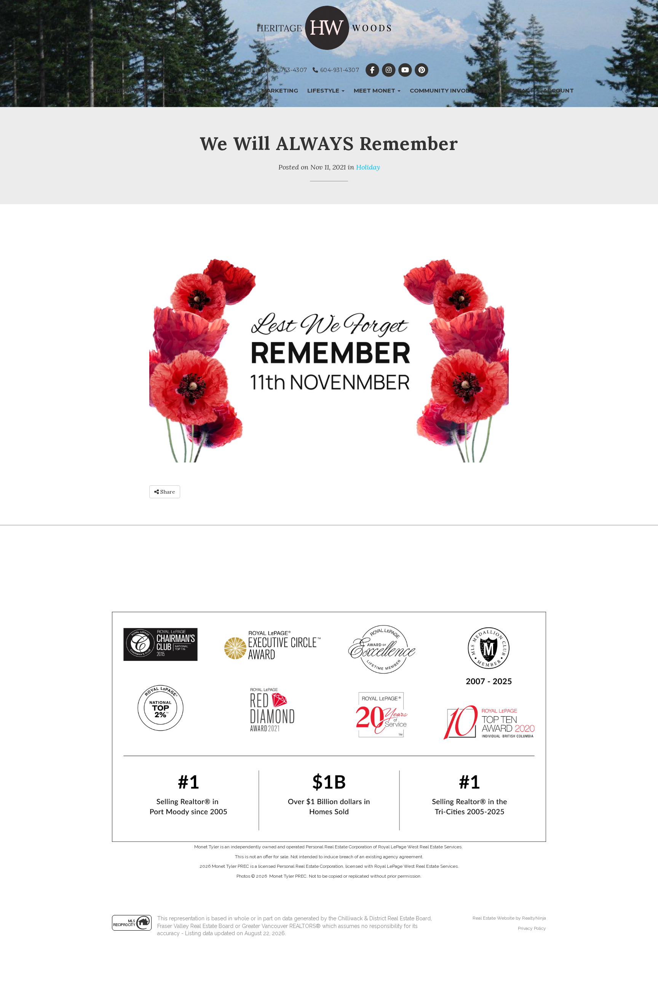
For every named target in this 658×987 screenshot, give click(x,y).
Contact (519, 90)
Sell (240, 90)
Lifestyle (324, 90)
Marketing (279, 90)
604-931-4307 (338, 70)
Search (179, 90)
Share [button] (167, 491)
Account (558, 90)
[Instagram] (389, 70)
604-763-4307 (286, 70)
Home (94, 90)
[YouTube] (406, 70)
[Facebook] (373, 70)
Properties (132, 90)
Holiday (368, 167)
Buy (212, 90)
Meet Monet (375, 90)
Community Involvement (452, 90)
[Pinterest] (421, 70)
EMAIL (245, 70)
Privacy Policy (532, 928)
